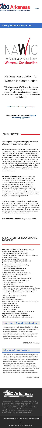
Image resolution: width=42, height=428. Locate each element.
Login (37, 9)
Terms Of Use (28, 425)
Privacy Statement (15, 425)
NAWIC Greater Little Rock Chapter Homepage (21, 107)
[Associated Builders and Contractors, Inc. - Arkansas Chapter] (16, 15)
